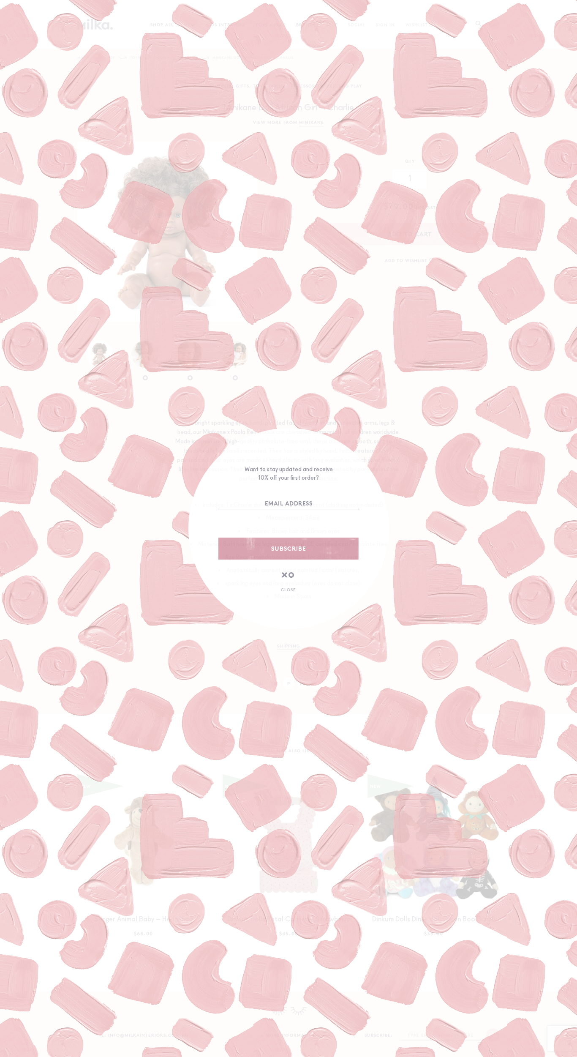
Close (288, 589)
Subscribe (288, 548)
